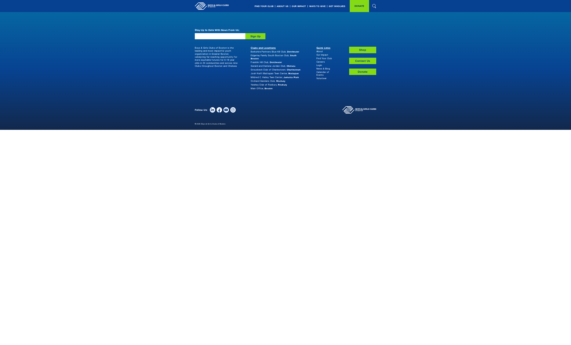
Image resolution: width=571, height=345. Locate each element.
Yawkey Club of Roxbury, (269, 84)
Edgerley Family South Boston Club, (273, 57)
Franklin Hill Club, (266, 62)
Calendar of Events (322, 73)
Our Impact (299, 6)
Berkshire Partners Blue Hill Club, (275, 51)
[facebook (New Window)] (219, 110)
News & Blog (323, 69)
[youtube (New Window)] (226, 110)
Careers (320, 62)
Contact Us (362, 60)
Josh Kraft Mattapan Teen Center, (275, 73)
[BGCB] (212, 6)
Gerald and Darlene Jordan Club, (273, 66)
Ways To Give (317, 6)
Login (319, 65)
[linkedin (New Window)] (212, 110)
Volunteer (321, 79)
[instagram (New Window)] (233, 110)
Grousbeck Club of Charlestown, (275, 69)
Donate (359, 6)
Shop (362, 49)
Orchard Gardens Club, (268, 81)
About (319, 52)
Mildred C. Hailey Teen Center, (275, 77)
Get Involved (337, 6)
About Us (282, 6)
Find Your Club (264, 6)
